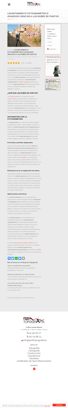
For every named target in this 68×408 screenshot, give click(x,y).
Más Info (47, 406)
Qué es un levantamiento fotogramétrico (19, 265)
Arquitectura (34, 356)
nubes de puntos (14, 96)
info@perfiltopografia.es (52, 49)
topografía (23, 157)
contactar (38, 249)
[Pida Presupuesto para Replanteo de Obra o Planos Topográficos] (53, 76)
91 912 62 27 (50, 42)
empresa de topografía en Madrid (23, 242)
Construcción (34, 353)
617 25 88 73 (50, 45)
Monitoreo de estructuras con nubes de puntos (21, 274)
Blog (24, 56)
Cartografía (34, 350)
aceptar (59, 405)
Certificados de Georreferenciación (34, 361)
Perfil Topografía (33, 56)
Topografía (34, 348)
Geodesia (34, 358)
